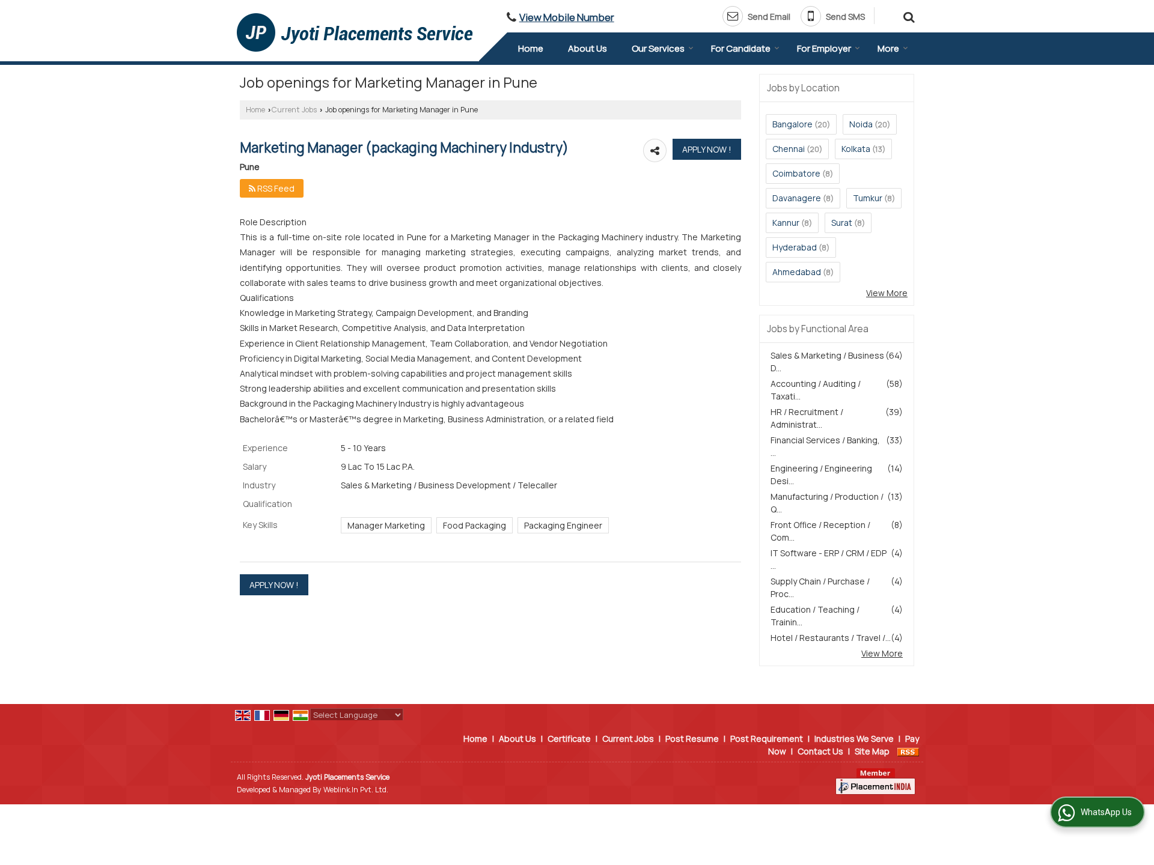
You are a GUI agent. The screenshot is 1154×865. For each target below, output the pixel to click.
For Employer (824, 48)
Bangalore (792, 124)
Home (530, 48)
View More (887, 293)
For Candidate (741, 48)
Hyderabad (794, 247)
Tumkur (867, 198)
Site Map (872, 751)
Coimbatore (796, 173)
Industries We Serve (854, 738)
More (888, 48)
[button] (566, 17)
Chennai (788, 148)
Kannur (785, 222)
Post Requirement (766, 738)
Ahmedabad (796, 272)
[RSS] (908, 751)
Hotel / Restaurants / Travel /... (831, 637)
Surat (841, 222)
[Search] (907, 15)
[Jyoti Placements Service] (355, 32)
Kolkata (855, 148)
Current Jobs (294, 110)
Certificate (569, 738)
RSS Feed (275, 188)
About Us (587, 48)
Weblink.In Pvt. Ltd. (355, 790)
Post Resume (692, 738)
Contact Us (820, 751)
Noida (861, 124)
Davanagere (796, 198)
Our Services (658, 48)
